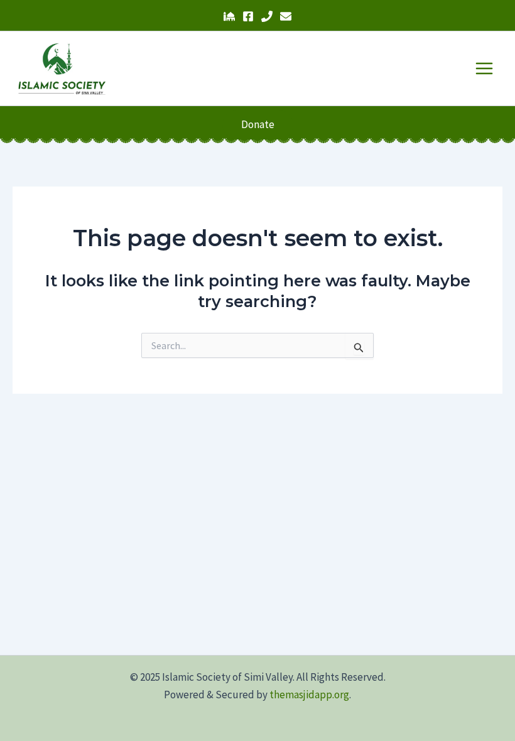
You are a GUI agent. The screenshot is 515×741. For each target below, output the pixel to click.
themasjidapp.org (309, 694)
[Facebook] (248, 16)
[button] (257, 124)
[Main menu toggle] (485, 68)
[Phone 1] (267, 16)
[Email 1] (285, 16)
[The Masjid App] (229, 16)
